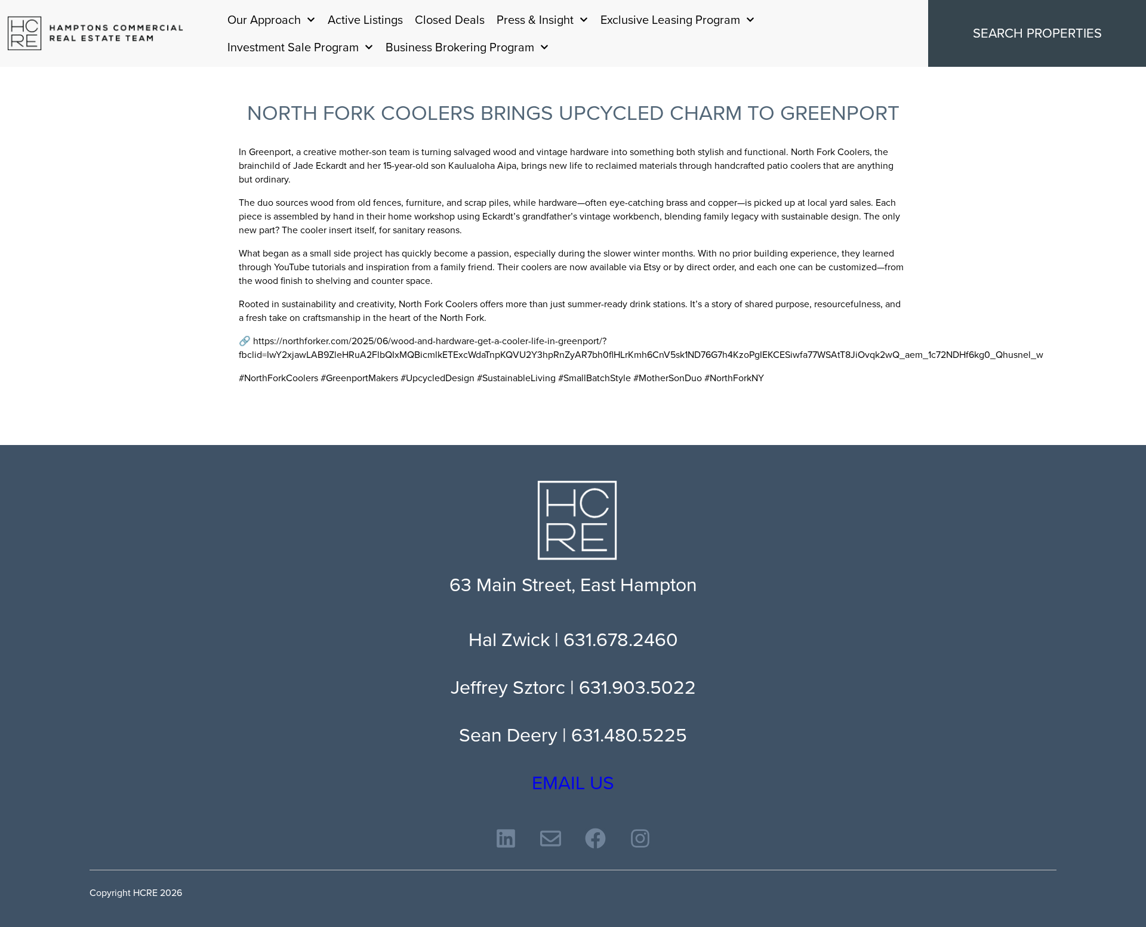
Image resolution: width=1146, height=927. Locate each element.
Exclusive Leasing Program (670, 20)
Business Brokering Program (460, 47)
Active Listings (365, 20)
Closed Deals (450, 20)
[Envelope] (550, 838)
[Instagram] (640, 838)
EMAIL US (573, 782)
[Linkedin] (505, 838)
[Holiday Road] (95, 33)
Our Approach (264, 20)
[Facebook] (595, 838)
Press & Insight (535, 20)
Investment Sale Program (293, 47)
